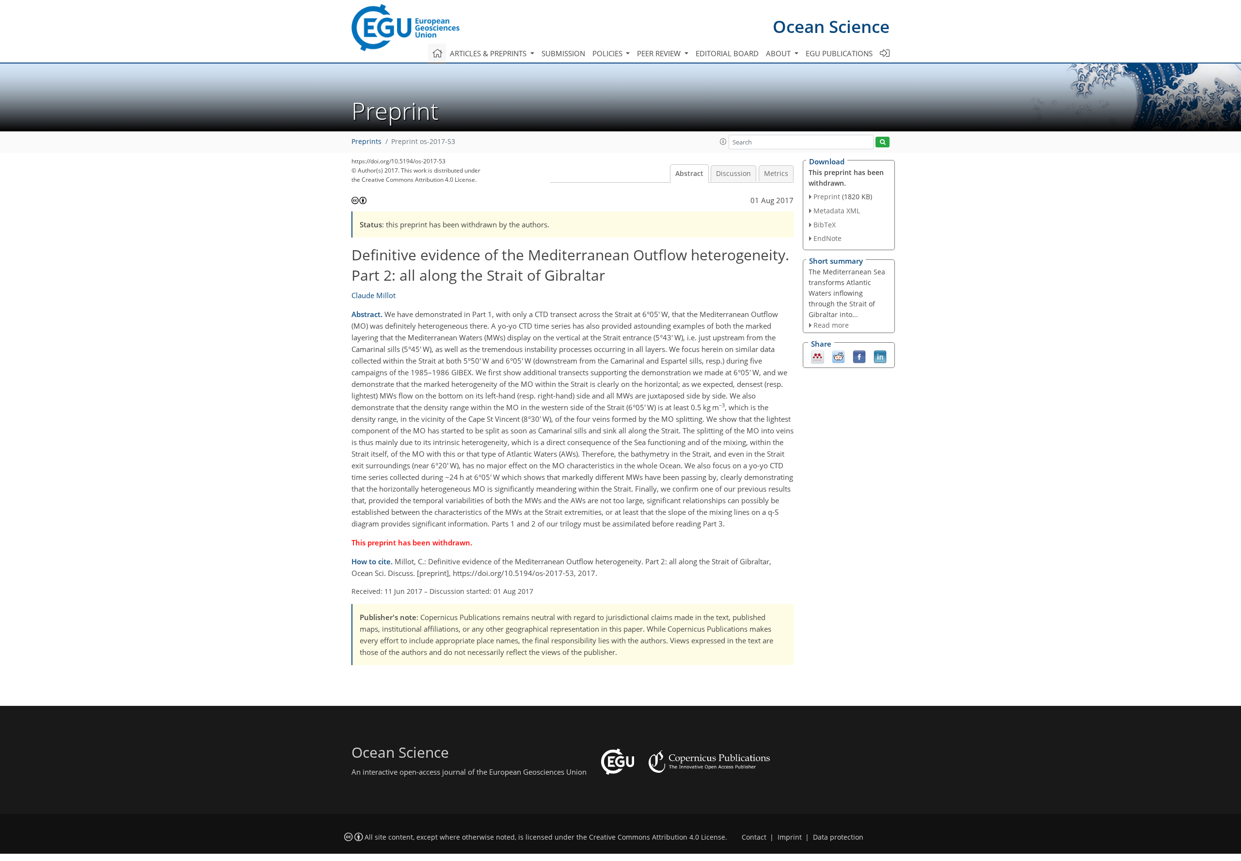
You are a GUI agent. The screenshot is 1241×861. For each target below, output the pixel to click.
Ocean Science (831, 26)
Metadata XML (836, 210)
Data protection (838, 837)
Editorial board (727, 53)
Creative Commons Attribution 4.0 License (657, 837)
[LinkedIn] (880, 356)
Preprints (366, 141)
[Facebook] (859, 356)
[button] (723, 141)
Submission (563, 53)
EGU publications (839, 53)
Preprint (826, 196)
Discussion (733, 173)
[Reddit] (838, 356)
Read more (831, 325)
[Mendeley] (817, 356)
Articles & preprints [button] (489, 53)
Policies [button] (608, 53)
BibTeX (824, 224)
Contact (754, 837)
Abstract (689, 173)
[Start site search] (882, 142)
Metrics (776, 173)
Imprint (790, 837)
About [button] (779, 53)
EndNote (827, 238)
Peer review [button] (660, 53)
